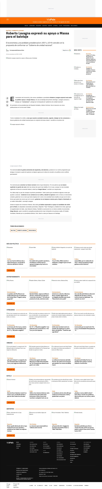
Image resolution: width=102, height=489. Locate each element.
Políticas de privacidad (22, 470)
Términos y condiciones (22, 468)
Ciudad (55, 485)
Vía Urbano (86, 444)
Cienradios (61, 485)
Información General (75, 454)
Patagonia (66, 25)
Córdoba (32, 25)
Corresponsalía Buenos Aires (17, 50)
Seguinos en (66, 50)
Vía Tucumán (46, 446)
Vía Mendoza (46, 452)
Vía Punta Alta (33, 452)
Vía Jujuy (45, 444)
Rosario (38, 25)
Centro (44, 25)
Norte (50, 25)
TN (35, 485)
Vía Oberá (59, 450)
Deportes (72, 458)
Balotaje (13, 230)
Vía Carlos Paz (33, 444)
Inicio (26, 25)
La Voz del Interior (78, 485)
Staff (17, 476)
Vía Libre (86, 450)
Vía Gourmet (87, 448)
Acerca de (19, 474)
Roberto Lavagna (18, 30)
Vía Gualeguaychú (61, 459)
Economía (72, 452)
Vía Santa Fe (60, 452)
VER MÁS (10, 270)
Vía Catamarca (47, 448)
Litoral (55, 25)
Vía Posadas (60, 444)
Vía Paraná (59, 455)
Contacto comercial (21, 472)
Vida (71, 462)
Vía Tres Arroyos (34, 450)
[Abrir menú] (20, 19)
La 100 (50, 485)
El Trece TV (40, 485)
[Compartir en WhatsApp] (7, 102)
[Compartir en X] (7, 105)
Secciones (74, 25)
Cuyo (60, 25)
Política (8, 30)
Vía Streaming (87, 446)
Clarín (31, 485)
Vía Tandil (32, 448)
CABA (17, 448)
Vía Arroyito (33, 446)
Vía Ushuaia (73, 444)
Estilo (71, 460)
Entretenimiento (74, 456)
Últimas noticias (74, 448)
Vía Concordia (60, 457)
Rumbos (85, 452)
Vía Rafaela (59, 453)
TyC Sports (69, 485)
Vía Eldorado (60, 446)
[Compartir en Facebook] (7, 98)
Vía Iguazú (59, 448)
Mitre (46, 485)
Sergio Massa (32, 230)
